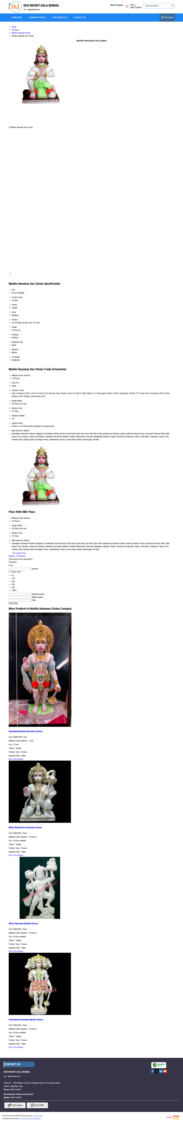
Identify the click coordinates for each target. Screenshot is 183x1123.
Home (14, 27)
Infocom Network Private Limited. (31, 1118)
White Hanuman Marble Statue (23, 923)
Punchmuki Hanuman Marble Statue (26, 1019)
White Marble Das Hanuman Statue (25, 827)
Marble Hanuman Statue (21, 33)
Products (15, 30)
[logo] (15, 12)
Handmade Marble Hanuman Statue (25, 731)
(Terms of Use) (37, 1116)
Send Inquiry (168, 17)
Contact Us (79, 17)
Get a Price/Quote (16, 759)
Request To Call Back (17, 556)
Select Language (116, 5)
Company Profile (37, 17)
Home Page (16, 17)
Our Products (59, 17)
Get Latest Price (19, 553)
